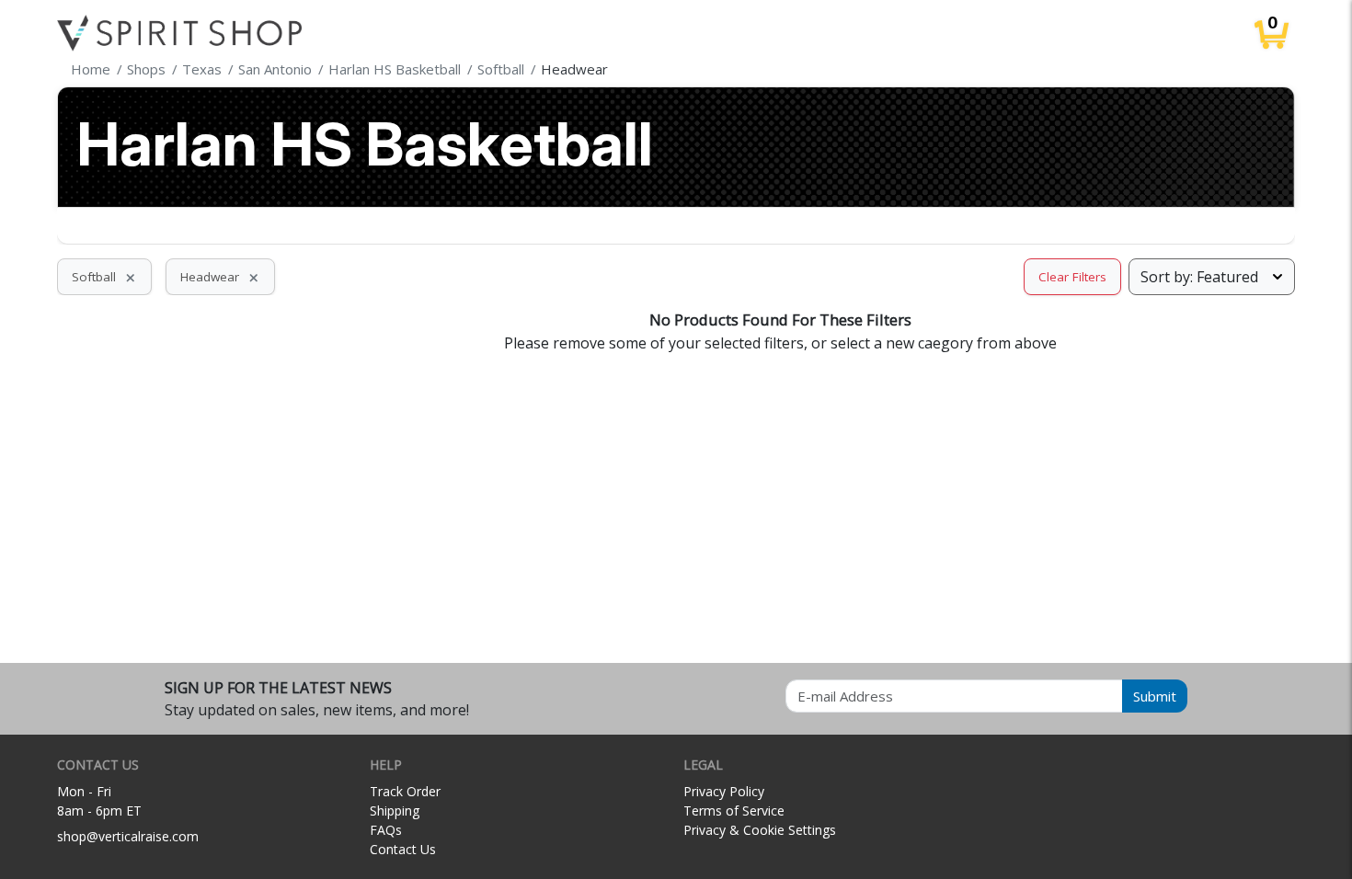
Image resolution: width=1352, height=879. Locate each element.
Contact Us (403, 849)
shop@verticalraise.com (128, 836)
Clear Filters (1072, 276)
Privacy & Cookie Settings (759, 830)
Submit (1154, 696)
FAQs (386, 830)
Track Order (405, 791)
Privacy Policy (723, 791)
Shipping (394, 810)
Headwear (220, 276)
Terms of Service (734, 810)
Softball (104, 276)
